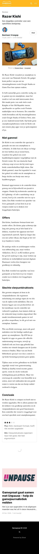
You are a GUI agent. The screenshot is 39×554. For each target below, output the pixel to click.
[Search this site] (31, 3)
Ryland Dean (19, 68)
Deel (33, 33)
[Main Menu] (35, 3)
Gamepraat (16, 528)
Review (5, 12)
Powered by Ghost (19, 537)
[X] (19, 532)
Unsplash (27, 68)
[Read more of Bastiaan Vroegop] (4, 29)
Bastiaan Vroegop (10, 35)
